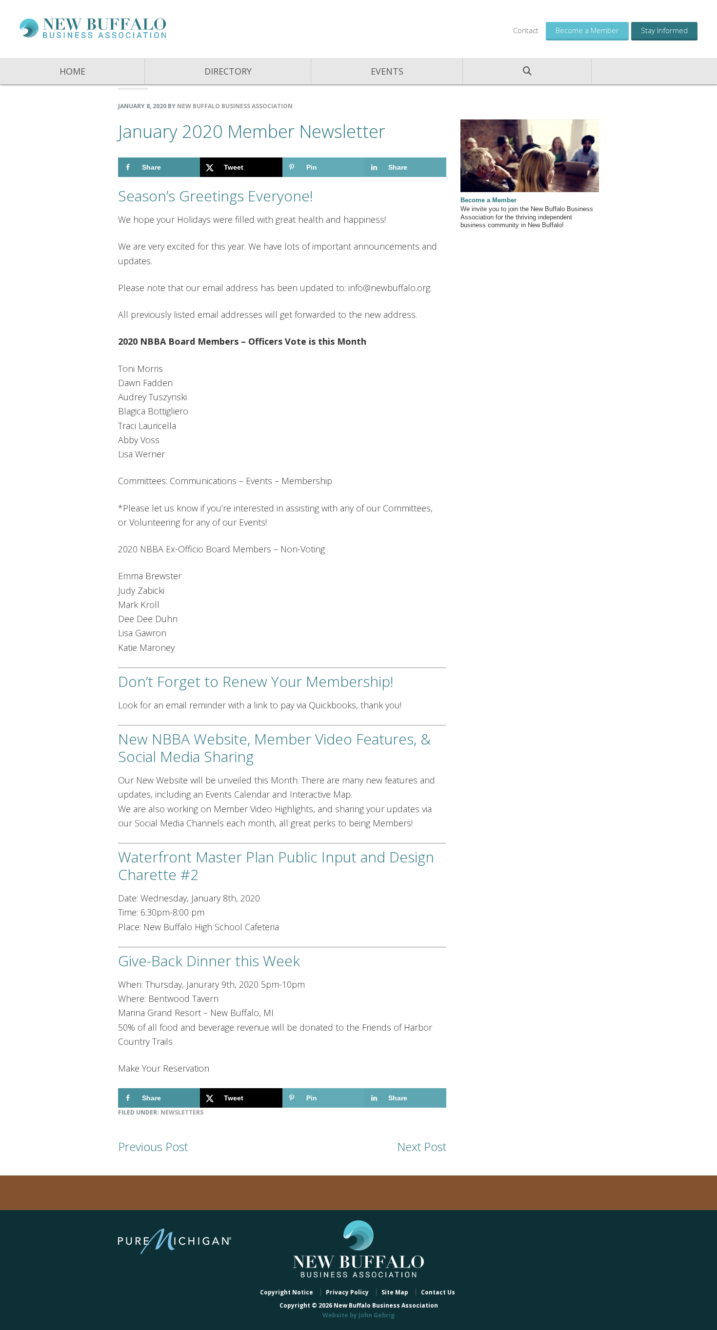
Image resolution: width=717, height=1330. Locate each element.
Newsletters (181, 1112)
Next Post (421, 1146)
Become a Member (587, 30)
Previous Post (153, 1146)
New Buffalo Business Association (93, 28)
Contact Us (438, 1292)
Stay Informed (664, 30)
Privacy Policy (347, 1292)
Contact (525, 30)
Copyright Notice (286, 1292)
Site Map (394, 1292)
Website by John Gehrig (358, 1315)
